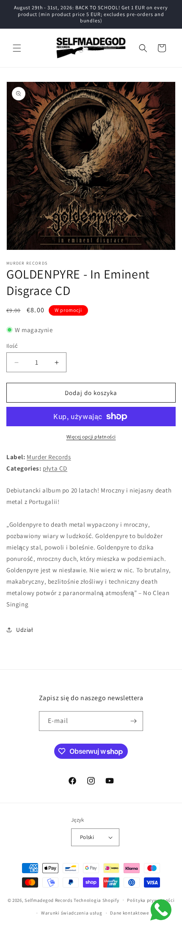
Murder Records (49, 457)
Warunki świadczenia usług (71, 913)
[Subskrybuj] (133, 721)
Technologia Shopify (96, 900)
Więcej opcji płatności (91, 436)
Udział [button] (24, 629)
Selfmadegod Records (48, 900)
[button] (17, 48)
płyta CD (55, 468)
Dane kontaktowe (129, 913)
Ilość (12, 345)
